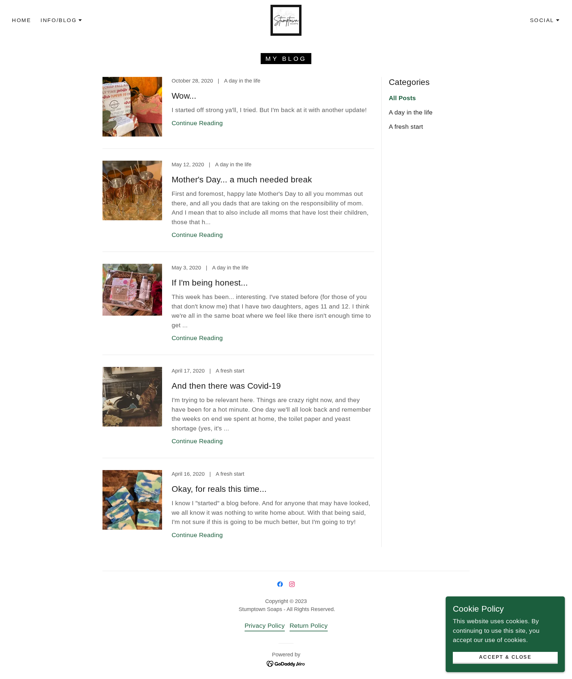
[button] (62, 20)
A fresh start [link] (406, 126)
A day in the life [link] (411, 112)
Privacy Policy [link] (265, 625)
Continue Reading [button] (197, 123)
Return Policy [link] (309, 625)
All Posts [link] (402, 97)
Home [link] (21, 20)
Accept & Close (505, 656)
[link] (286, 19)
